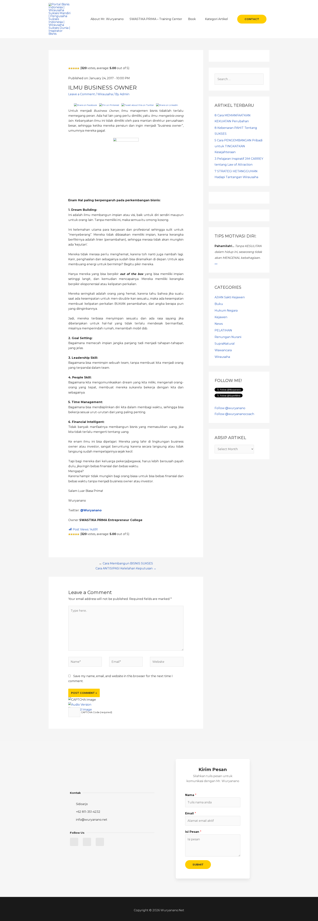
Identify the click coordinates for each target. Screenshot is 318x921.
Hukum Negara (226, 310)
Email (190, 813)
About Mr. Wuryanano (107, 19)
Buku (219, 304)
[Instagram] (100, 842)
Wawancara (223, 350)
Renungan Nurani (228, 337)
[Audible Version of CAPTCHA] (79, 704)
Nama (190, 795)
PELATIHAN (223, 330)
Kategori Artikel (216, 19)
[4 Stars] (76, 68)
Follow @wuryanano (230, 408)
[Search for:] (239, 79)
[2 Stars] (71, 68)
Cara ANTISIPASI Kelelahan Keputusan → (126, 568)
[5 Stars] (78, 68)
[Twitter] (74, 842)
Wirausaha (105, 94)
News (219, 324)
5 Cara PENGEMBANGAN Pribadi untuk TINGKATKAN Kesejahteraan (238, 146)
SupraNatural (225, 343)
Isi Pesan (193, 832)
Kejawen (221, 317)
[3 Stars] (74, 68)
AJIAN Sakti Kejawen (230, 297)
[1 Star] (69, 68)
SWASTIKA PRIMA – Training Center (156, 19)
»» (216, 263)
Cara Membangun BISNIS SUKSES (128, 563)
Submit (198, 864)
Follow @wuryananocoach (234, 414)
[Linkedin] (87, 842)
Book (192, 19)
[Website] (166, 662)
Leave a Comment (81, 94)
